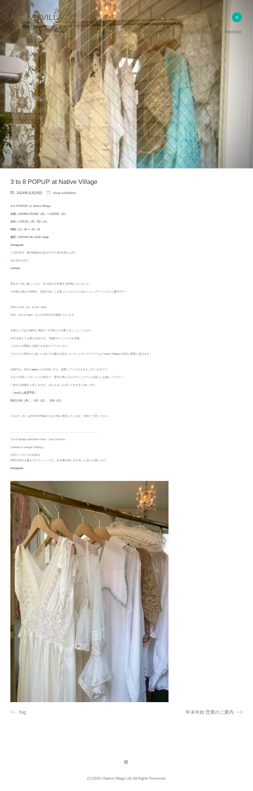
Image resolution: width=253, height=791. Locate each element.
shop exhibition (64, 193)
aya (34, 369)
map (46, 237)
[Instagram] (126, 762)
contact (15, 268)
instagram (16, 468)
